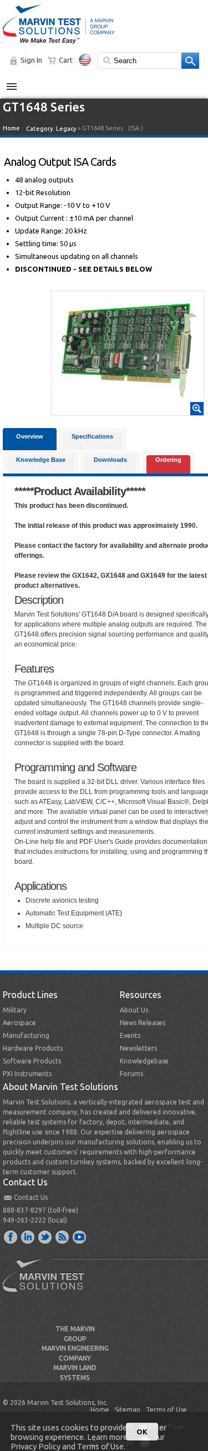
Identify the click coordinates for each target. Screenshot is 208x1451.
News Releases (142, 1022)
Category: (51, 128)
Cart (66, 60)
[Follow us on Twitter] (45, 1236)
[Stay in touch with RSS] (62, 1236)
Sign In (31, 60)
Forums (131, 1073)
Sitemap (127, 1409)
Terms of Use (166, 1409)
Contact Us (31, 1197)
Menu (17, 82)
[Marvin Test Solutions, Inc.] (59, 44)
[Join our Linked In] (28, 1236)
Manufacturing (26, 1035)
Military (15, 1010)
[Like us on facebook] (11, 1236)
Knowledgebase (144, 1061)
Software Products (32, 1061)
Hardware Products (33, 1048)
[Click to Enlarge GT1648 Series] (128, 410)
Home (11, 128)
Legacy (66, 128)
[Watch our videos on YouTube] (80, 1236)
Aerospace (19, 1022)
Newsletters (138, 1048)
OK (142, 1431)
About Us (134, 1010)
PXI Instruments (27, 1073)
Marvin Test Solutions (48, 1283)
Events (130, 1035)
